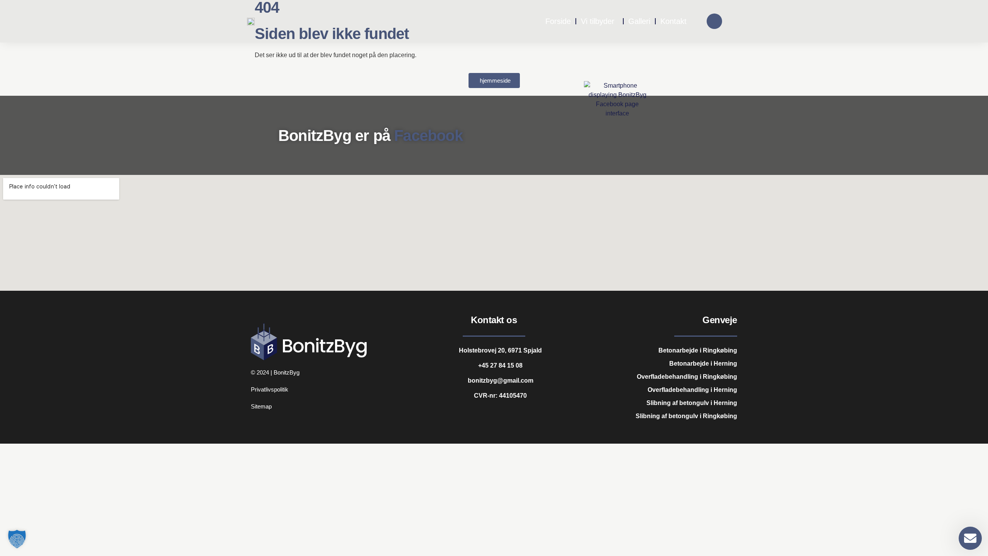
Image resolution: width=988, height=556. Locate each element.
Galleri (639, 21)
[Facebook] (714, 21)
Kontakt (673, 21)
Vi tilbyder (597, 21)
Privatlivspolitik (269, 389)
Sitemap (261, 406)
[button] (17, 539)
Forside (558, 21)
